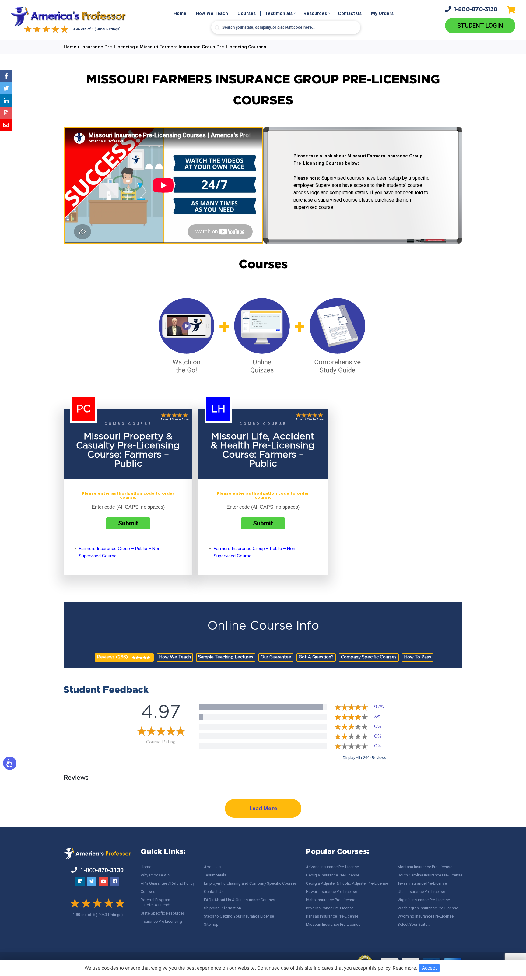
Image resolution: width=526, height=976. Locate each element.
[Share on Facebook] (6, 76)
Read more (404, 968)
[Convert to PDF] (6, 113)
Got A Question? (316, 657)
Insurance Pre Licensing (161, 921)
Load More (263, 808)
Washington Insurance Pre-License (428, 908)
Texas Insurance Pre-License (422, 883)
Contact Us (350, 13)
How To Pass (417, 657)
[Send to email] (6, 125)
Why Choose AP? (156, 875)
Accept (429, 968)
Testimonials (279, 13)
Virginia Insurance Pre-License (424, 899)
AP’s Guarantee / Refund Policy (168, 883)
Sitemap (211, 924)
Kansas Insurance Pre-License (332, 916)
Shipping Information (222, 908)
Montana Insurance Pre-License (425, 867)
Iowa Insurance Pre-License (330, 908)
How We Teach (212, 13)
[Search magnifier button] (217, 27)
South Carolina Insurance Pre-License (430, 875)
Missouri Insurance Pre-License (333, 924)
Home (180, 13)
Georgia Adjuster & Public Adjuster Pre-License (347, 883)
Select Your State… (414, 924)
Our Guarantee (276, 657)
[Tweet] (6, 88)
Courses (246, 13)
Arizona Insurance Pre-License (332, 867)
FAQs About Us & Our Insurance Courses (239, 899)
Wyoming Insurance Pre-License (426, 916)
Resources (315, 13)
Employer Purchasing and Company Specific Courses (250, 883)
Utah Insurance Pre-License (421, 891)
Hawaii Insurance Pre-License (331, 891)
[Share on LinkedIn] (6, 100)
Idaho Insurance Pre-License (330, 899)
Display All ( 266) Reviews (364, 758)
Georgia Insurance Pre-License (332, 875)
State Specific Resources (163, 913)
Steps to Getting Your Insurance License (239, 916)
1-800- (475, 9)
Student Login (480, 25)
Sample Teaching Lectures (225, 657)
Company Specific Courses (369, 657)
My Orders (382, 13)
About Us (212, 867)
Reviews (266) (112, 657)
